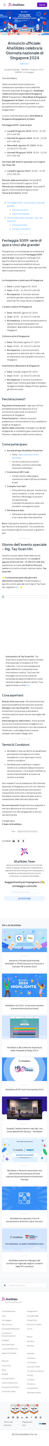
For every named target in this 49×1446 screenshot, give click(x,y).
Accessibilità (32, 1388)
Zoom (29, 1329)
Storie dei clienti (9, 1391)
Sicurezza (31, 1384)
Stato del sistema (8, 1423)
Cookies (30, 1379)
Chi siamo (31, 1358)
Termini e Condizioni (21, 229)
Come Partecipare (20, 213)
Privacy (30, 1375)
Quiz (4, 1316)
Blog (4, 1370)
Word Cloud (7, 1324)
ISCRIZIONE (24, 898)
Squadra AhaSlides (12, 70)
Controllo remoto (10, 1349)
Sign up (42, 5)
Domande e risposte (11, 1329)
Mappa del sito (27, 1423)
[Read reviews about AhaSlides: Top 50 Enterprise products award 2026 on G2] (34, 1409)
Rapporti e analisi (9, 1353)
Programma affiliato (10, 1387)
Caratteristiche (8, 1311)
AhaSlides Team (24, 861)
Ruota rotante (8, 1344)
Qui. (17, 587)
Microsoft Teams (34, 1324)
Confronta (6, 1365)
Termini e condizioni (35, 1371)
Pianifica (30, 1341)
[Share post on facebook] (23, 840)
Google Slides (33, 1316)
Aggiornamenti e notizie (27, 831)
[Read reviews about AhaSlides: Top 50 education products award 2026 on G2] (24, 1409)
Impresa (30, 1345)
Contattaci (32, 1362)
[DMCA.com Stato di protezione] (42, 1423)
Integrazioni (32, 1311)
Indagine (5, 1340)
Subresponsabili (34, 1392)
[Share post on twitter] (18, 840)
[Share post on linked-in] (14, 840)
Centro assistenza (9, 1383)
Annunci (24, 63)
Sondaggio (7, 1320)
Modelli (5, 1374)
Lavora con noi (33, 1366)
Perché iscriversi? (20, 210)
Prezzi (29, 1336)
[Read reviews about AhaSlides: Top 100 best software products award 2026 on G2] (15, 1409)
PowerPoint (32, 1320)
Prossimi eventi (8, 1378)
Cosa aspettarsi (19, 225)
